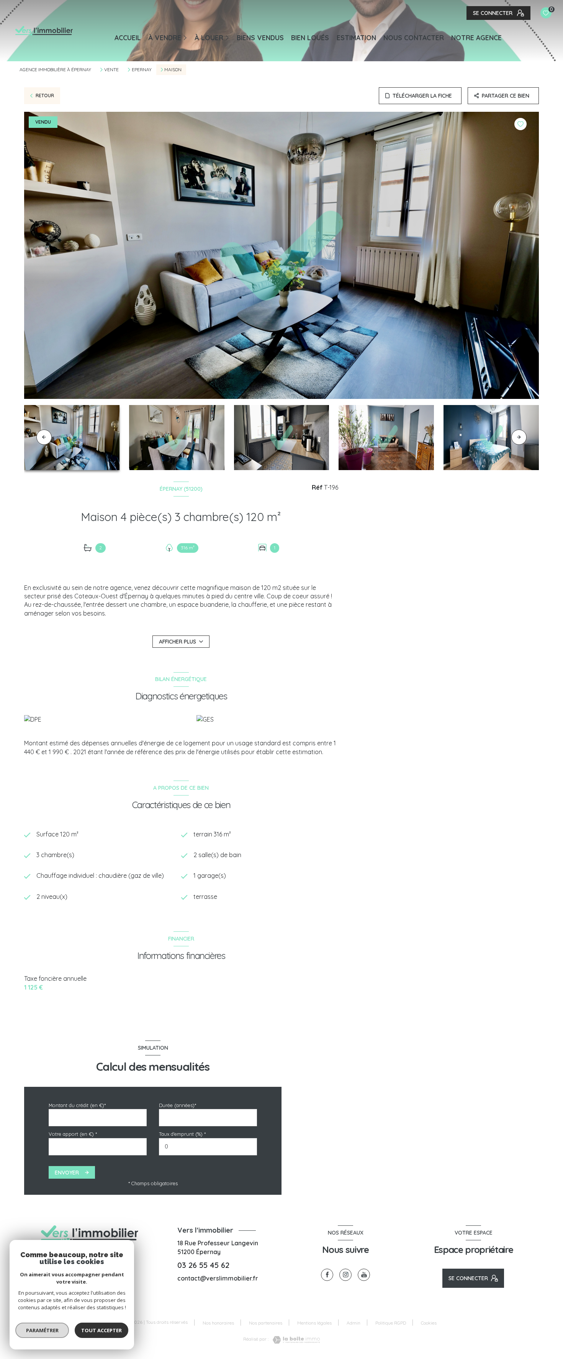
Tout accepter (101, 1330)
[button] (519, 437)
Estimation (356, 37)
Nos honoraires (218, 1323)
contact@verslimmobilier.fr (217, 1278)
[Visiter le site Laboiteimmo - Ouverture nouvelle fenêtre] (294, 1340)
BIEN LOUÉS (310, 37)
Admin (353, 1323)
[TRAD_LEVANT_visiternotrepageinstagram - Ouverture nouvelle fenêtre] (345, 1275)
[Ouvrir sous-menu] (186, 37)
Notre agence (476, 37)
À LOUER (209, 37)
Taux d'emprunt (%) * (182, 1134)
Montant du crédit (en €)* (77, 1105)
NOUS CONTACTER (413, 37)
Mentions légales (314, 1323)
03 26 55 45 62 (203, 1265)
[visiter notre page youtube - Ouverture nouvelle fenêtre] (364, 1275)
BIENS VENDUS (260, 37)
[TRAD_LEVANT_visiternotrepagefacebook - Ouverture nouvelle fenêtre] (327, 1275)
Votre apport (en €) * (73, 1134)
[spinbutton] (208, 1146)
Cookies (429, 1323)
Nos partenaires (265, 1323)
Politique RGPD (390, 1323)
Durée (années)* (177, 1105)
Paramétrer (42, 1330)
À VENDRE (164, 37)
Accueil (128, 37)
